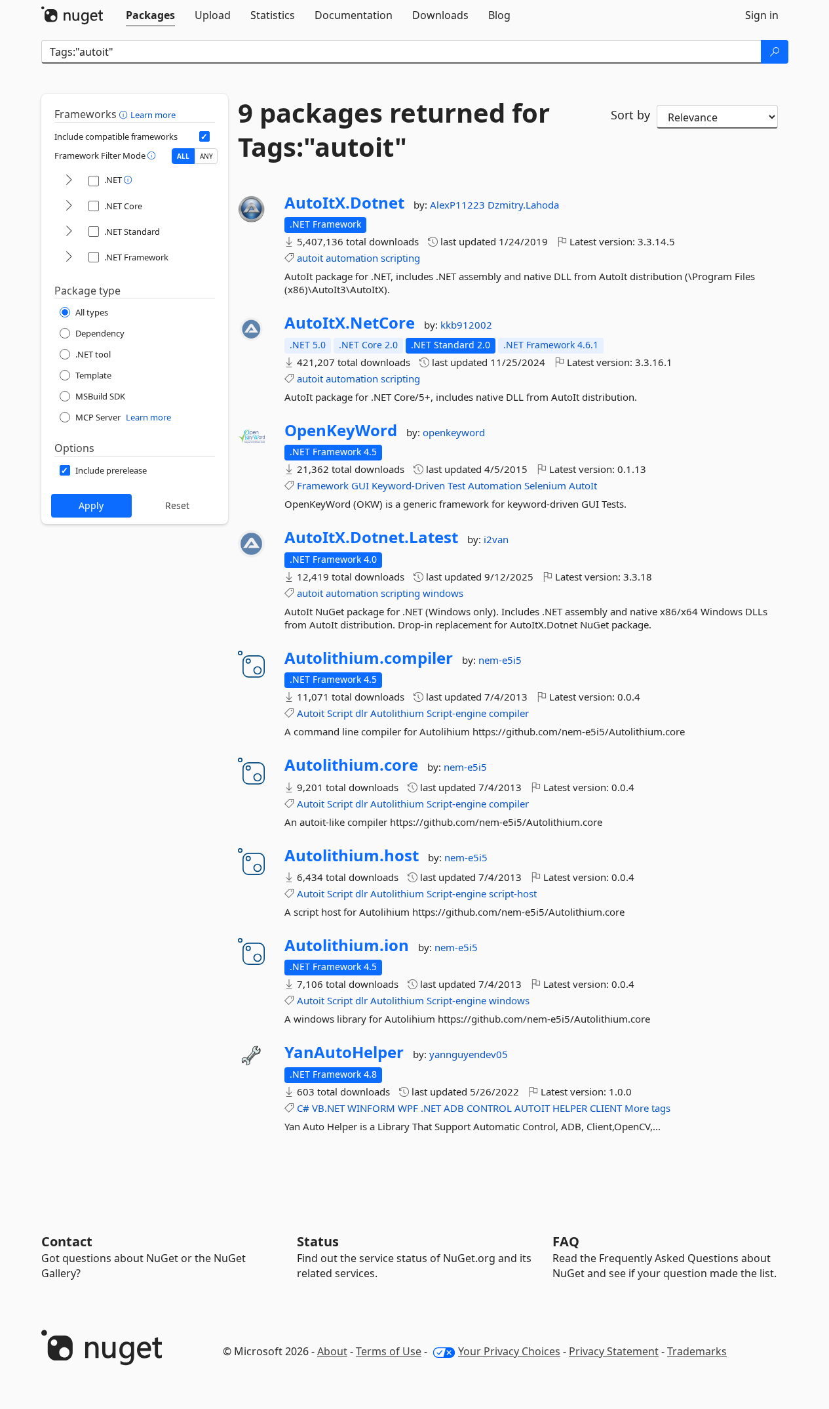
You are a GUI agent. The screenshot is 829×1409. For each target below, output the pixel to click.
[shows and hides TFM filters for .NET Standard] (68, 232)
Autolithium (397, 713)
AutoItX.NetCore (349, 323)
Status (318, 1241)
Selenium (545, 485)
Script (340, 713)
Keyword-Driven (408, 485)
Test (456, 485)
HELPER (569, 1107)
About (332, 1351)
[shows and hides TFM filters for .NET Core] (68, 206)
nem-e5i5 (500, 659)
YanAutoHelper (344, 1052)
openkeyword (454, 432)
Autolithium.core (351, 765)
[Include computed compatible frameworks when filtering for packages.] (204, 136)
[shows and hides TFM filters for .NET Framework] (68, 257)
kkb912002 (466, 324)
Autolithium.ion (346, 945)
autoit (310, 257)
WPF (408, 1107)
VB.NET (328, 1107)
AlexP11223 (459, 204)
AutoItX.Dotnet (344, 202)
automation (352, 257)
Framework (323, 485)
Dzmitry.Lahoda (523, 204)
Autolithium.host (351, 855)
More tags (647, 1107)
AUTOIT (532, 1107)
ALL (183, 156)
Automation (495, 485)
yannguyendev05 (468, 1054)
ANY (206, 156)
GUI (360, 485)
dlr (361, 713)
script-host (513, 893)
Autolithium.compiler (368, 658)
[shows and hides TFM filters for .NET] (68, 181)
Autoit (310, 713)
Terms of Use (388, 1351)
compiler (509, 713)
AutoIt (583, 485)
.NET (431, 1107)
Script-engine (456, 713)
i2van (496, 539)
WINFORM (371, 1107)
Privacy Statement (614, 1351)
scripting (400, 257)
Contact (66, 1241)
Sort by (630, 115)
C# (303, 1107)
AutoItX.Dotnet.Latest (371, 537)
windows (443, 593)
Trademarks (697, 1351)
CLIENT (606, 1107)
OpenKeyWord (340, 430)
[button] (124, 114)
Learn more (153, 115)
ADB (454, 1107)
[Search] (774, 52)
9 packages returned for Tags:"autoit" (394, 130)
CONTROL (489, 1107)
